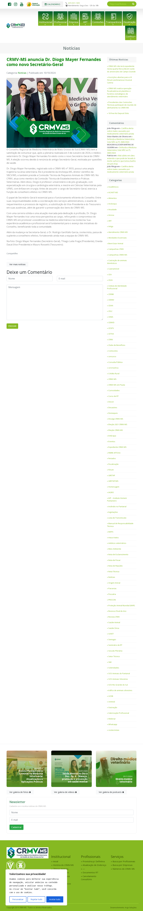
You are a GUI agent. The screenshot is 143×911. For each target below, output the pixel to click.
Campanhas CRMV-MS (117, 255)
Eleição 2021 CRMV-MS (117, 424)
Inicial (55, 861)
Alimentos (112, 198)
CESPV (111, 328)
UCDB (110, 696)
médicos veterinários (117, 543)
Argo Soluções (130, 907)
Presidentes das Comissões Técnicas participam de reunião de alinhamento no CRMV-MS (121, 105)
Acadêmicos (113, 187)
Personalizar (17, 899)
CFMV (110, 339)
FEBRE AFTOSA (114, 453)
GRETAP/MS (113, 481)
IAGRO (111, 492)
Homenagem (113, 486)
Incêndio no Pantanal (117, 506)
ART (85, 22)
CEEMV (111, 300)
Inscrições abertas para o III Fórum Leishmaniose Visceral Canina (119, 80)
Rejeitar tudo (36, 899)
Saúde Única (113, 628)
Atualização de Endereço (94, 865)
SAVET (111, 633)
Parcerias (112, 588)
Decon (111, 401)
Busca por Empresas (123, 865)
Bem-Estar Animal (115, 243)
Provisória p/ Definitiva (94, 861)
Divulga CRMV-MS (115, 419)
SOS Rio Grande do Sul (118, 684)
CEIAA (110, 305)
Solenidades (113, 667)
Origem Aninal (114, 583)
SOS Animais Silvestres (118, 679)
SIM (109, 662)
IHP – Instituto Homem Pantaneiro (117, 499)
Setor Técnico (114, 656)
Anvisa (111, 215)
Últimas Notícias (60, 868)
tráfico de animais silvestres (120, 690)
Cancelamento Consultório (88, 878)
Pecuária (112, 594)
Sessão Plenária (115, 651)
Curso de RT (113, 396)
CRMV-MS (112, 379)
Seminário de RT (115, 645)
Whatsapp (112, 724)
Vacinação (112, 707)
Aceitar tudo (54, 899)
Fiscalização (129, 22)
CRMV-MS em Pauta (116, 385)
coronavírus (113, 367)
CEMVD (111, 322)
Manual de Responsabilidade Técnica (120, 524)
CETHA (111, 334)
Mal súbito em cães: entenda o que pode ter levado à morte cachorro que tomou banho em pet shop (121, 159)
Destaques (113, 413)
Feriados (112, 458)
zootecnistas (113, 730)
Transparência (113, 22)
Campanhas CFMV (116, 249)
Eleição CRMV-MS (115, 430)
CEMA (110, 317)
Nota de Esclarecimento (118, 554)
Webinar (112, 718)
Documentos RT (90, 872)
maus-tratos (113, 537)
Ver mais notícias (17, 264)
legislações (113, 512)
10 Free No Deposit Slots (118, 113)
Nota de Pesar (114, 560)
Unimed (111, 701)
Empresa (73, 22)
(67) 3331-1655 (74, 3)
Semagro (112, 639)
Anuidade (112, 209)
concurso (112, 356)
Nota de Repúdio (115, 565)
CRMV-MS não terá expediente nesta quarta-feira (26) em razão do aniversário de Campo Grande (121, 69)
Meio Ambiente (114, 549)
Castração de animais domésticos (117, 261)
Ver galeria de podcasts (110, 792)
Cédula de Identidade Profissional (117, 287)
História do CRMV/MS (63, 865)
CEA (110, 274)
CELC (110, 311)
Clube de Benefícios (116, 345)
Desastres (112, 407)
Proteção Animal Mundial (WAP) (121, 605)
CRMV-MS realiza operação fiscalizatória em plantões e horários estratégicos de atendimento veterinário (119, 92)
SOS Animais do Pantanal (119, 673)
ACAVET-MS (113, 192)
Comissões (98, 22)
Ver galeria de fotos (19, 792)
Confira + (131, 36)
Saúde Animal (114, 622)
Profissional (60, 22)
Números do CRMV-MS (124, 868)
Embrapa (112, 435)
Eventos (111, 441)
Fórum (111, 469)
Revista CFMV (114, 617)
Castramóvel (113, 268)
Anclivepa (112, 203)
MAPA (110, 532)
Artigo (110, 226)
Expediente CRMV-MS (117, 447)
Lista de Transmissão (117, 518)
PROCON (112, 599)
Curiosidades (114, 390)
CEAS (110, 280)
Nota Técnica (113, 571)
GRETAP (111, 475)
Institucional (45, 22)
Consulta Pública (115, 362)
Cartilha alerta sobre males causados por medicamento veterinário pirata (120, 131)
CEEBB (111, 294)
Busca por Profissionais (124, 861)
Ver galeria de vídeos (64, 792)
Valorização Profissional (118, 713)
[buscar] (133, 3)
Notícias (22, 72)
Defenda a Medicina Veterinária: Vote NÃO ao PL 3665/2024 (121, 140)
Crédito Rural (113, 373)
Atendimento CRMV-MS (118, 232)
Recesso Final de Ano (117, 611)
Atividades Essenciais (117, 237)
